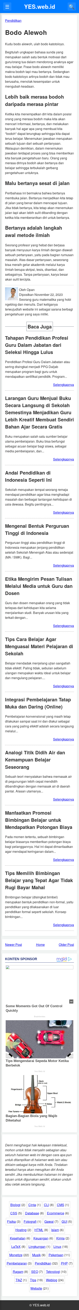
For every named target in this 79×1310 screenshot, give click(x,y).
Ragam (18, 1271)
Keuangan (40, 1238)
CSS (13, 1213)
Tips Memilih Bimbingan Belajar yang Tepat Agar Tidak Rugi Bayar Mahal (39, 880)
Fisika (11, 1221)
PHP (64, 1263)
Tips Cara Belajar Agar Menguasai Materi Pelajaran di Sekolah (39, 646)
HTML (38, 1229)
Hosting (21, 1229)
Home (40, 944)
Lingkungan (37, 1246)
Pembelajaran (17, 1263)
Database (32, 1213)
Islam (55, 1229)
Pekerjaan (56, 1255)
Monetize (15, 1255)
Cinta (32, 1204)
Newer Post (13, 944)
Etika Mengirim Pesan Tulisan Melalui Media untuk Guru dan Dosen (39, 585)
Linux (57, 1246)
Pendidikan (43, 1263)
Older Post (66, 944)
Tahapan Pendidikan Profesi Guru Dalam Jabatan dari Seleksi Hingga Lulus (36, 344)
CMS (60, 1204)
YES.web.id (39, 6)
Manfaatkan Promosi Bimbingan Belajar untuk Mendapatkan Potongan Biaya (38, 819)
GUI (64, 1221)
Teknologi (53, 1271)
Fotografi (30, 1221)
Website (36, 1288)
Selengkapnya (63, 384)
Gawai (49, 1221)
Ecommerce (55, 1213)
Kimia (60, 1238)
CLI (46, 1204)
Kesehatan (18, 1238)
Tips (33, 1280)
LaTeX (16, 1246)
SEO (34, 1271)
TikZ (19, 1280)
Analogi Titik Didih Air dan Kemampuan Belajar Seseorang (35, 759)
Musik (36, 1255)
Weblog (51, 1280)
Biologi (15, 1204)
